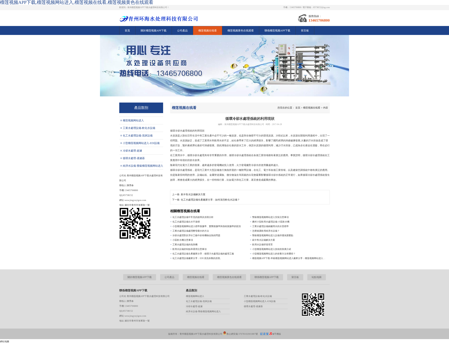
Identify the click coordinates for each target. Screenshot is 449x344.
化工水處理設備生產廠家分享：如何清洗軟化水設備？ (210, 199)
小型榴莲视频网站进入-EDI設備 (141, 143)
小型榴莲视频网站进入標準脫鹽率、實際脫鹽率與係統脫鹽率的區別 (206, 226)
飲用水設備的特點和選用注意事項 (189, 249)
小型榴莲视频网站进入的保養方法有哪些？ (274, 253)
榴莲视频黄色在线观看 (240, 30)
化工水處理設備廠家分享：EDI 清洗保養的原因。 (197, 258)
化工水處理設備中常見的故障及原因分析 (192, 217)
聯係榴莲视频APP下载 (277, 30)
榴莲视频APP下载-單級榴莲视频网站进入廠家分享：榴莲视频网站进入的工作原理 (289, 258)
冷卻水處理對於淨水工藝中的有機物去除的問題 (196, 235)
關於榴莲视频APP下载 (153, 30)
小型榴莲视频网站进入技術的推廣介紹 (271, 249)
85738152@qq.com (321, 7)
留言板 (305, 30)
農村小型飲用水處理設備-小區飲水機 (270, 221)
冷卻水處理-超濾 (132, 150)
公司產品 (182, 30)
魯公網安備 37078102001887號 (242, 334)
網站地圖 (4, 341)
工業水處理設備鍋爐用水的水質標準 (270, 226)
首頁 (127, 30)
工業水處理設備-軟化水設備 (139, 128)
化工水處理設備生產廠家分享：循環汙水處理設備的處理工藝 (203, 253)
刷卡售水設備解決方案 (193, 194)
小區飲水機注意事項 (182, 240)
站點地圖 (316, 277)
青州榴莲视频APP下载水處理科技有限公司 (244, 124)
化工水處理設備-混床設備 (138, 135)
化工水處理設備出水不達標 (186, 221)
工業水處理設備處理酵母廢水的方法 (190, 231)
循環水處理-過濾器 (134, 158)
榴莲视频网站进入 (133, 120)
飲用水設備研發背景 (262, 244)
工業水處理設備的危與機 (184, 244)
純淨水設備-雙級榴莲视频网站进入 (143, 165)
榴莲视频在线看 (207, 30)
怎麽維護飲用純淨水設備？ (266, 231)
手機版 (277, 334)
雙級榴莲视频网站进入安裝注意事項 (270, 217)
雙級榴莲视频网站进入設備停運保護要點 (272, 235)
